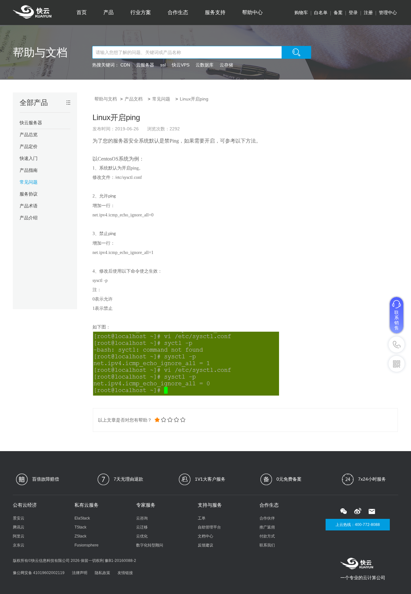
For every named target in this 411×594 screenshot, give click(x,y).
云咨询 (142, 518)
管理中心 (388, 12)
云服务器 (145, 64)
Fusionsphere (86, 545)
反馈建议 (205, 545)
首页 (81, 12)
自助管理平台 (209, 527)
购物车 (301, 12)
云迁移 (142, 527)
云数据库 (205, 64)
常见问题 (161, 98)
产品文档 (134, 98)
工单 (202, 518)
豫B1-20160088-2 (120, 560)
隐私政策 (102, 573)
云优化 (142, 536)
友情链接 (125, 573)
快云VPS (180, 64)
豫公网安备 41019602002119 (39, 573)
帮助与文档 (40, 52)
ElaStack (82, 518)
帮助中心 (252, 12)
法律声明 (79, 573)
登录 (353, 12)
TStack (80, 527)
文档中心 (205, 536)
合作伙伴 (267, 518)
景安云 (18, 518)
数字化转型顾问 (149, 545)
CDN (125, 64)
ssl (163, 64)
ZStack (80, 536)
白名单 (321, 12)
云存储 (226, 64)
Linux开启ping (194, 98)
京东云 (18, 545)
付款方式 (267, 536)
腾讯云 (18, 527)
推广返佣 (267, 527)
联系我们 (267, 545)
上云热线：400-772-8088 (358, 524)
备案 (338, 12)
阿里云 (18, 536)
